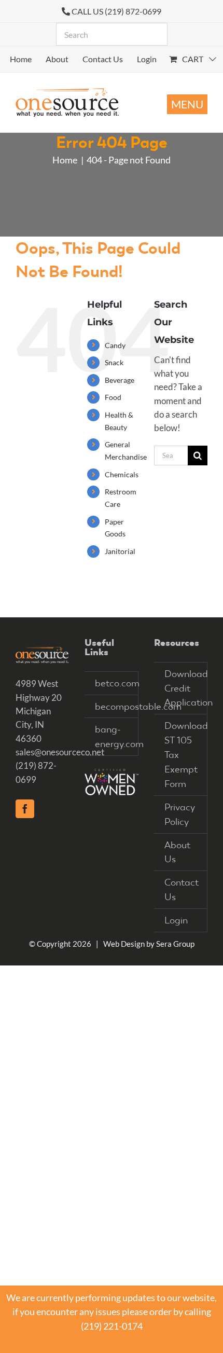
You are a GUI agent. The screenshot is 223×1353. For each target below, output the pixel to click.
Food (113, 397)
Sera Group (175, 943)
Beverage (119, 380)
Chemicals (121, 474)
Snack (114, 362)
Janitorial (120, 551)
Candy (115, 345)
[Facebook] (25, 808)
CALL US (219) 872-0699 (116, 11)
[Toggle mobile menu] (187, 104)
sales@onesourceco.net (60, 752)
